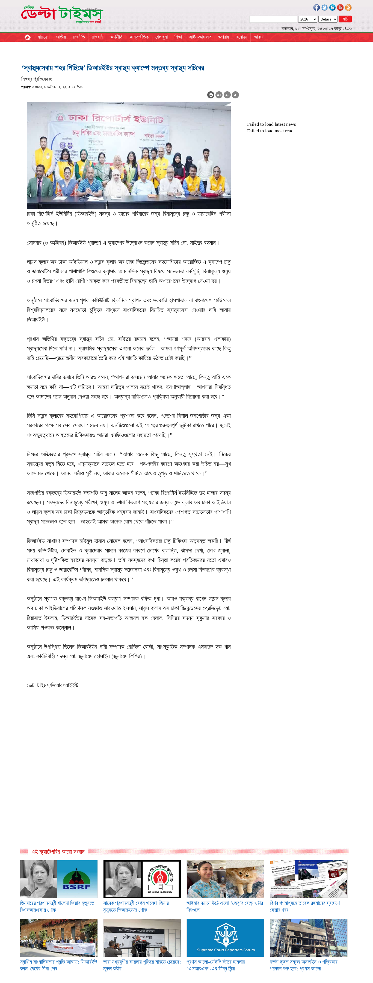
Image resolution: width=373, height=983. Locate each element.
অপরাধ (223, 37)
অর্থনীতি (116, 37)
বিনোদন (241, 37)
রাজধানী (97, 37)
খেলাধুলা (161, 37)
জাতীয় (61, 37)
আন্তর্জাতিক (139, 37)
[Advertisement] (130, 789)
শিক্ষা (178, 37)
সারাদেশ (43, 37)
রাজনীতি (79, 37)
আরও (258, 37)
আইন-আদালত (200, 37)
